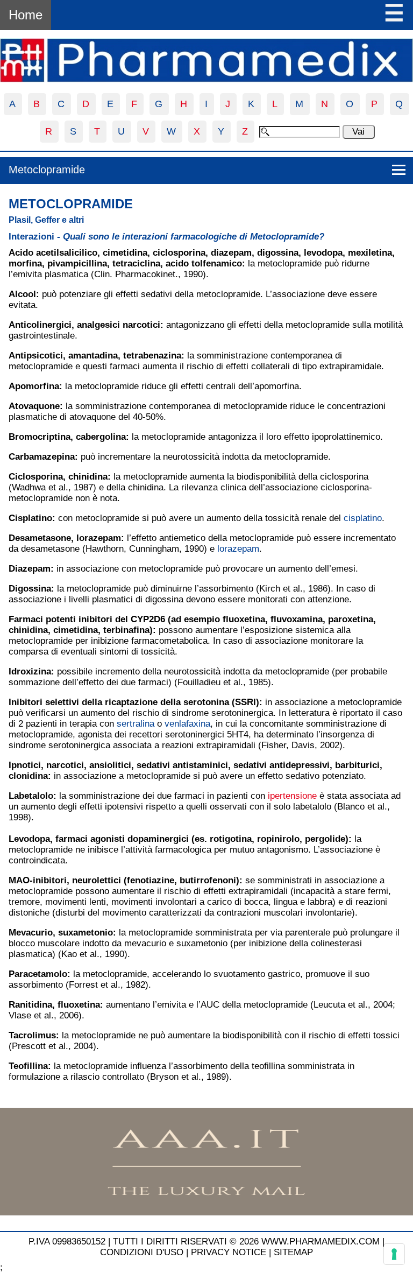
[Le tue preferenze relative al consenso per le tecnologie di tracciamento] (394, 1254)
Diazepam (30, 569)
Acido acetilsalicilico (53, 253)
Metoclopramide (47, 169)
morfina (25, 263)
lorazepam (98, 538)
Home (25, 15)
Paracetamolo (38, 974)
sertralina (135, 724)
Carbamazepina (42, 457)
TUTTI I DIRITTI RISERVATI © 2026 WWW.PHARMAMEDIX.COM (246, 1241)
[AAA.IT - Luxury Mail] (206, 1212)
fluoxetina (244, 619)
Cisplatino (30, 518)
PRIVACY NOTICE (228, 1252)
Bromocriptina (39, 437)
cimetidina (125, 253)
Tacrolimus (32, 1035)
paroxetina (350, 619)
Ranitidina (30, 1005)
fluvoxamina (296, 619)
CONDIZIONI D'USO (141, 1252)
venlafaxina (187, 724)
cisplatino (363, 518)
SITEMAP (293, 1252)
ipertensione (292, 796)
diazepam (231, 253)
